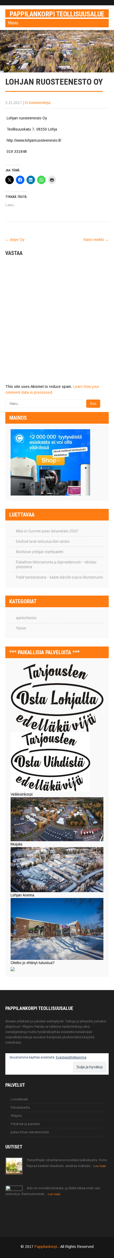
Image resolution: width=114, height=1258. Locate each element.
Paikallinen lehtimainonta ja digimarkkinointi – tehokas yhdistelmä (56, 564)
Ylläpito (16, 1116)
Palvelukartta (20, 1107)
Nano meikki (96, 239)
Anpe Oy (14, 239)
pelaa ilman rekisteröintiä (30, 1132)
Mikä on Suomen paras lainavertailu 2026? (47, 531)
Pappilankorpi (46, 1246)
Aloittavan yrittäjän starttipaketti (39, 552)
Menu (13, 23)
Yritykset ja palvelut (25, 1124)
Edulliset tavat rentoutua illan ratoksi (43, 541)
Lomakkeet (19, 1099)
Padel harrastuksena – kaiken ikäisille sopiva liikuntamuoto (59, 577)
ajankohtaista (26, 618)
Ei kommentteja (37, 103)
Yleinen (21, 628)
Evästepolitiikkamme (71, 1057)
